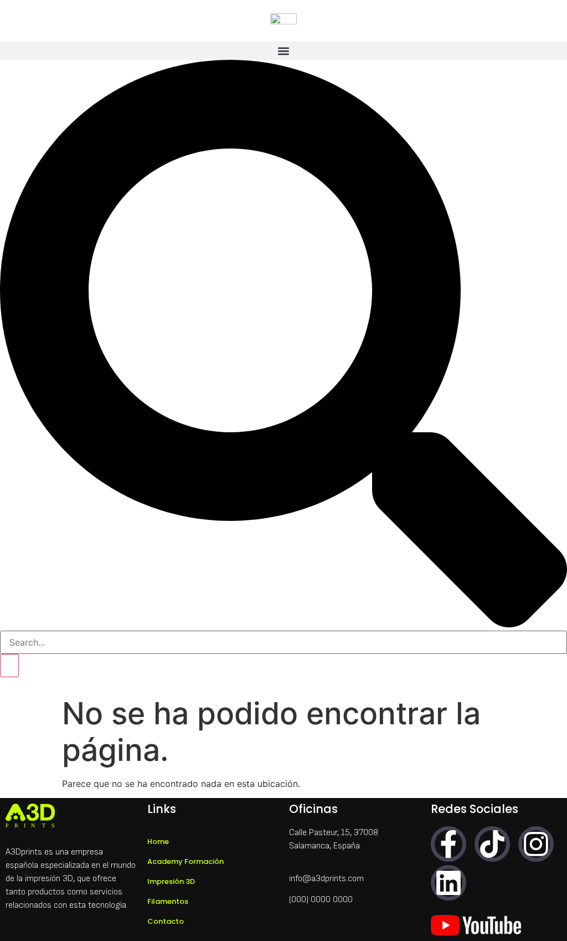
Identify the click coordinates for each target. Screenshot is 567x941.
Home (158, 841)
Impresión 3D (171, 881)
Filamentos (167, 901)
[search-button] (9, 665)
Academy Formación (185, 861)
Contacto (165, 921)
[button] (283, 51)
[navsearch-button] (283, 624)
